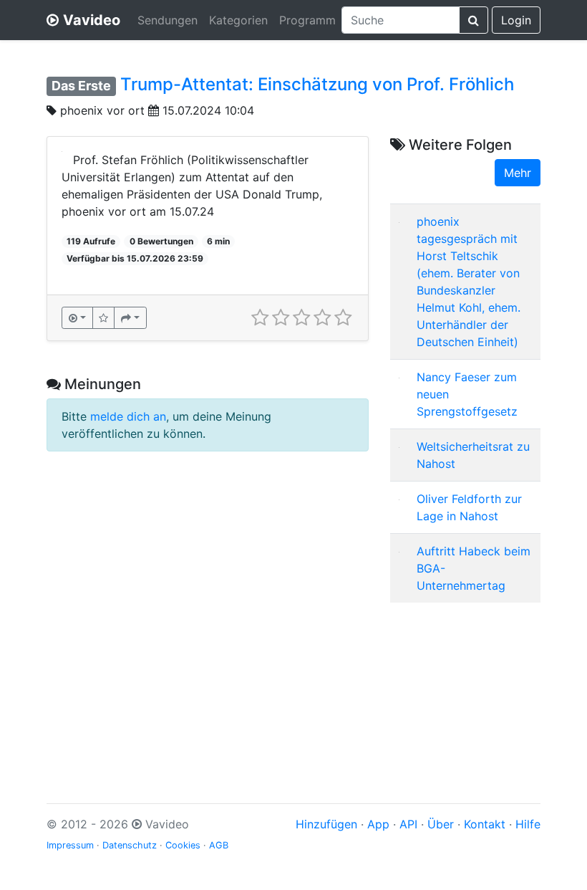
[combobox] (400, 20)
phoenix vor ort (102, 110)
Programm (307, 20)
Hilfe (527, 824)
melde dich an (128, 416)
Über (440, 824)
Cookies (182, 845)
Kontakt (484, 824)
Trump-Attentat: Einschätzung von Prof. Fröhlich (317, 84)
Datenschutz (129, 845)
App (378, 824)
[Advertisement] (465, 685)
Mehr (517, 173)
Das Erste (81, 85)
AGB (218, 845)
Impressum (70, 845)
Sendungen (167, 20)
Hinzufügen (326, 824)
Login (516, 20)
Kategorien (238, 20)
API (408, 824)
